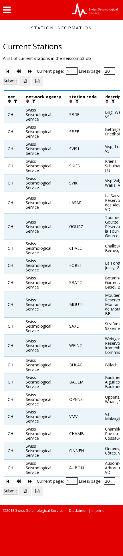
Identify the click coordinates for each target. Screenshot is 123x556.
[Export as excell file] (25, 81)
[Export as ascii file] (37, 81)
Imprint (98, 510)
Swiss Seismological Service (39, 510)
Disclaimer (78, 510)
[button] (7, 10)
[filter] (14, 101)
